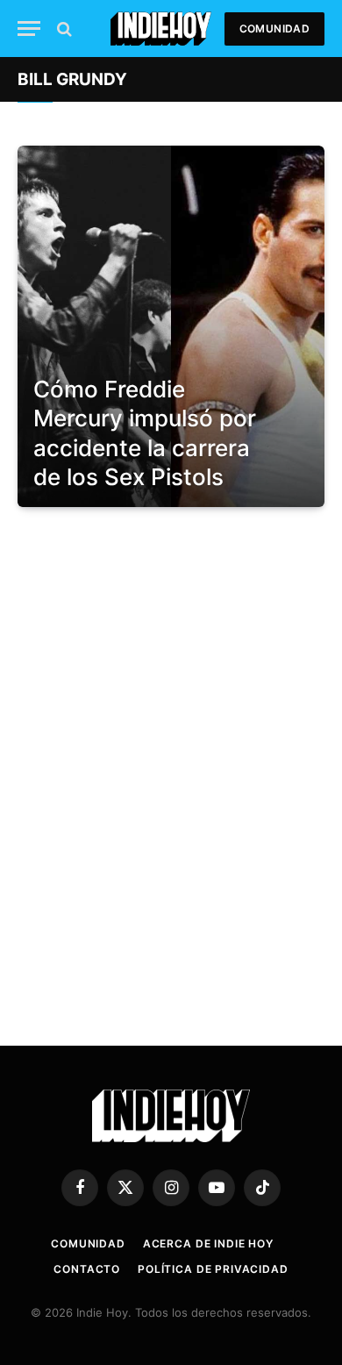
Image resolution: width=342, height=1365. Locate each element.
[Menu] (29, 28)
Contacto (86, 1269)
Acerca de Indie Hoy (208, 1243)
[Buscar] (62, 28)
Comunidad (274, 28)
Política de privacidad (213, 1269)
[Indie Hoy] (160, 28)
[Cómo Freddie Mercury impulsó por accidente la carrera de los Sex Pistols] (171, 326)
